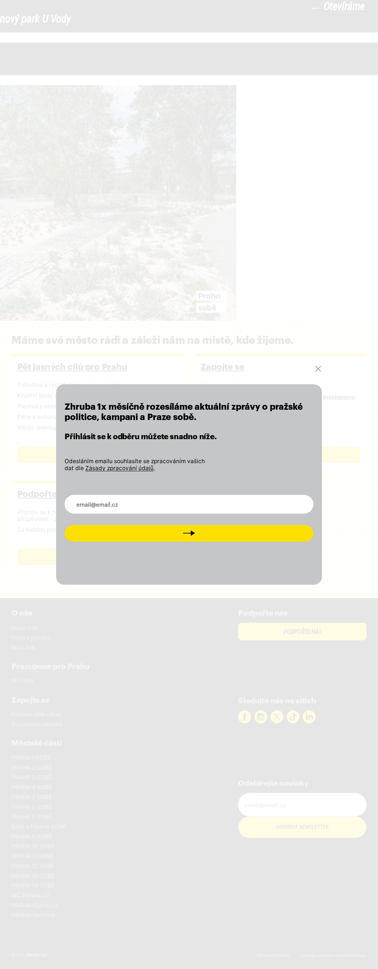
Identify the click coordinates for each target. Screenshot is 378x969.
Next (189, 532)
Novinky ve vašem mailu (104, 499)
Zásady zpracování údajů (119, 468)
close (318, 369)
